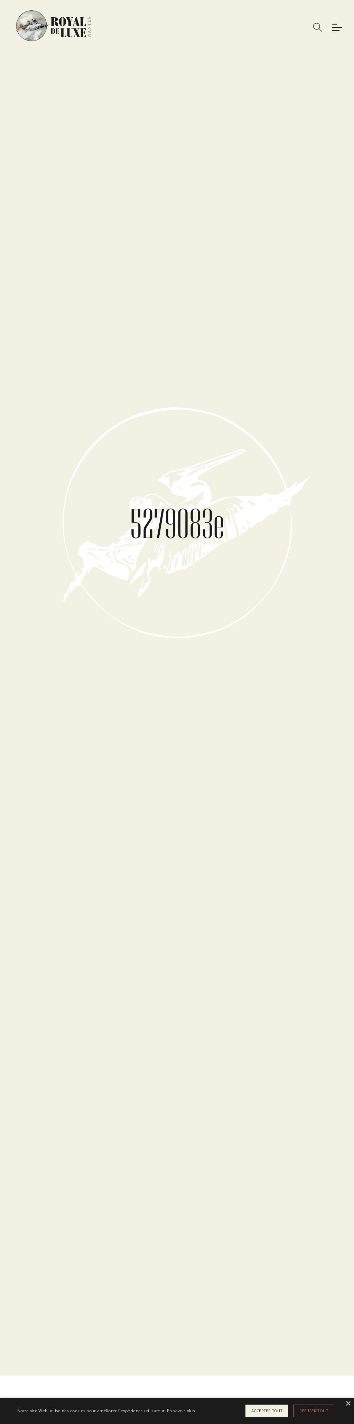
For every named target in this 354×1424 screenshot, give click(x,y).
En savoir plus (181, 1411)
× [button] (348, 1403)
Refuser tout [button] (313, 1410)
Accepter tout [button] (266, 1410)
